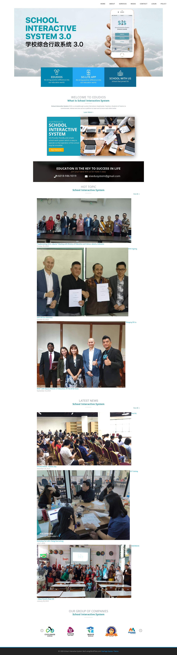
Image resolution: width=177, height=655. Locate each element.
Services (123, 4)
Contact (143, 4)
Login (153, 4)
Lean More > (88, 112)
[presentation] (42, 630)
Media (133, 4)
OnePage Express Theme (109, 651)
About (112, 4)
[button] (1, 40)
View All (136, 194)
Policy (163, 4)
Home (102, 4)
